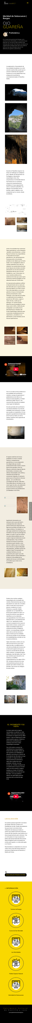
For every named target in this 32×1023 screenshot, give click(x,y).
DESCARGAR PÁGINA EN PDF (15, 875)
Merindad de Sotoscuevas (16, 995)
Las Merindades (16, 952)
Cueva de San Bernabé (16, 930)
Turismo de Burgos (16, 909)
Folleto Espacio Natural (16, 973)
